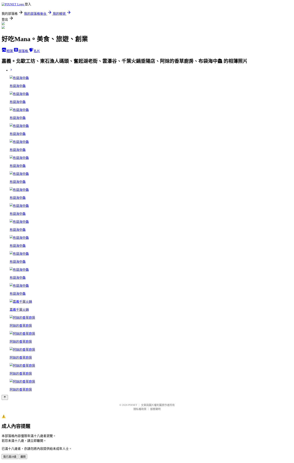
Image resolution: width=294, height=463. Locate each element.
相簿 (10, 51)
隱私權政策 (139, 408)
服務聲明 (155, 408)
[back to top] (5, 397)
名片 (37, 51)
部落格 (23, 51)
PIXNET (132, 404)
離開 (23, 456)
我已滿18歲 (9, 456)
